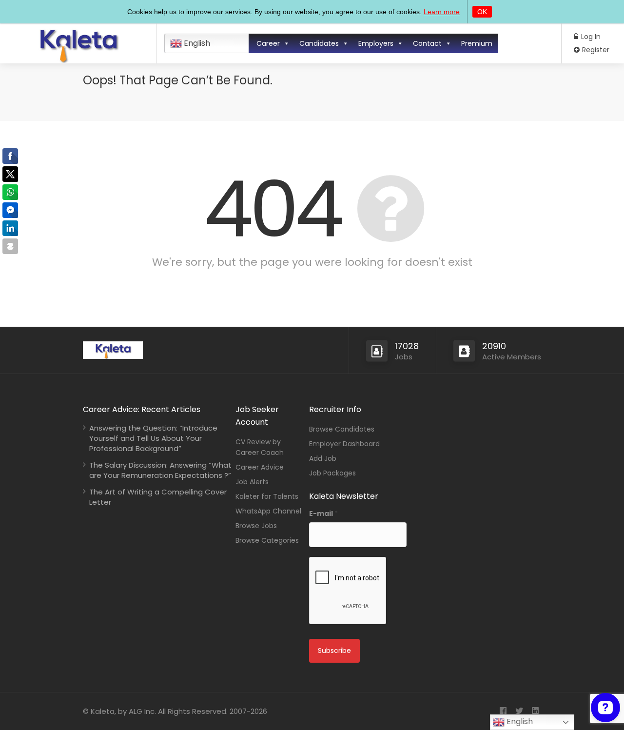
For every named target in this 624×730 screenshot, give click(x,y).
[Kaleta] (78, 59)
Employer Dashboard (344, 444)
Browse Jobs (256, 526)
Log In (590, 36)
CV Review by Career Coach (259, 447)
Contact (427, 43)
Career (268, 43)
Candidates (319, 43)
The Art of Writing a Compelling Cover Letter (158, 497)
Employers (375, 43)
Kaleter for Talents (266, 496)
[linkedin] (535, 711)
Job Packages (332, 473)
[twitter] (519, 711)
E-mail (323, 513)
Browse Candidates (341, 429)
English (196, 43)
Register (594, 50)
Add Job (322, 458)
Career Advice (259, 467)
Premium (476, 43)
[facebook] (503, 711)
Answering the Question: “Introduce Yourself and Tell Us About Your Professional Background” (153, 438)
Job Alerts (252, 482)
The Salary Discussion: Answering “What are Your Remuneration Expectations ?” (160, 470)
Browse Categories (267, 540)
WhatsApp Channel (268, 511)
